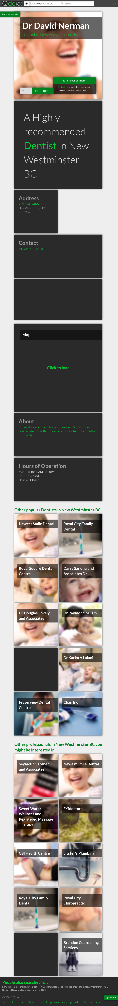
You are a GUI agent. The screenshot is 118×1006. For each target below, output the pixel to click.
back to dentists (10, 14)
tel (31, 248)
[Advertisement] (58, 299)
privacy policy (58, 1002)
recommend (42, 90)
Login (113, 3)
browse (88, 1002)
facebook (8, 1002)
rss (98, 1002)
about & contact (37, 1002)
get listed (75, 1002)
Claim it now (64, 87)
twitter (20, 1002)
